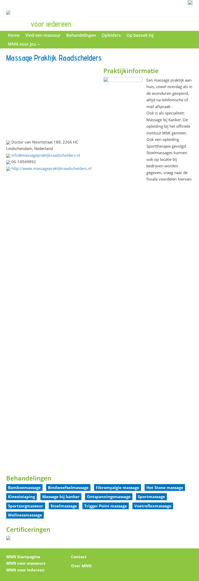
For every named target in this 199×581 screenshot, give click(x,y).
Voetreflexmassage (152, 505)
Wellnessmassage (25, 515)
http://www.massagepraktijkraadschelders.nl (51, 168)
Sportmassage (151, 496)
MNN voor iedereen (25, 569)
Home (14, 35)
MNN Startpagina (23, 556)
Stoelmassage (64, 505)
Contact (79, 556)
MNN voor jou (22, 44)
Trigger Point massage (105, 505)
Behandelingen (81, 35)
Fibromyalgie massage (117, 487)
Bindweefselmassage (68, 487)
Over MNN (81, 565)
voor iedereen (51, 23)
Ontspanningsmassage (109, 496)
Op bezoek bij (139, 35)
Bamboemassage (24, 487)
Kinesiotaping (21, 496)
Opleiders (111, 35)
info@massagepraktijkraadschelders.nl (45, 155)
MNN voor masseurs (25, 563)
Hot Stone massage (164, 487)
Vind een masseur (43, 35)
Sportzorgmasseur (25, 505)
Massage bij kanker (61, 496)
